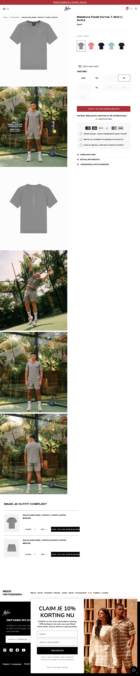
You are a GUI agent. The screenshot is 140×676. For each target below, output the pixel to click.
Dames (57, 593)
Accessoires (81, 593)
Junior (64, 593)
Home (5, 17)
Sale (90, 593)
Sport (71, 593)
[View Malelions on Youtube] (24, 650)
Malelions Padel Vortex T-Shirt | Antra (44, 515)
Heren (40, 593)
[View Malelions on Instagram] (5, 650)
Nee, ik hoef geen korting (57, 667)
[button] (7, 8)
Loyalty (104, 593)
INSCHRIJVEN (57, 650)
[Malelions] (67, 9)
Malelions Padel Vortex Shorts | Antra (44, 540)
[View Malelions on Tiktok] (11, 650)
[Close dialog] (133, 602)
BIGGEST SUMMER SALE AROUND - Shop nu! (70, 2)
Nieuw (33, 593)
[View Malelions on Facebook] (17, 650)
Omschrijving (88, 155)
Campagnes (14, 17)
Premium (48, 593)
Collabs (96, 593)
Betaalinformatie (90, 159)
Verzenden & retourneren (94, 164)
